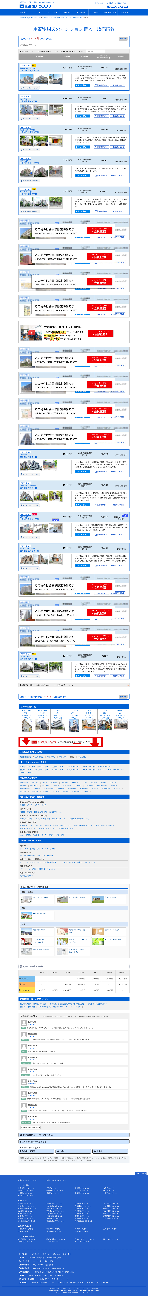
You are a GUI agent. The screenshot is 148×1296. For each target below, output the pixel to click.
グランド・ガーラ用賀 (28, 869)
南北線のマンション (110, 1213)
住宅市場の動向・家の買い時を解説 (33, 1004)
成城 (21, 835)
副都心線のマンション (111, 1216)
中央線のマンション (110, 1208)
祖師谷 (51, 835)
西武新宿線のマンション (27, 1221)
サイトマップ (87, 1288)
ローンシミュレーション (30, 88)
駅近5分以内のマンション (55, 1239)
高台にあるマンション (111, 1239)
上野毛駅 (75, 783)
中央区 (73, 770)
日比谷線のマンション (26, 1216)
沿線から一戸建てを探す (62, 1254)
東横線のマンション (25, 1203)
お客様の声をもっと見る (30, 1127)
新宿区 (26, 770)
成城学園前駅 (25, 788)
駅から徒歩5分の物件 (77, 897)
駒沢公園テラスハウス (47, 869)
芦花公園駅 (76, 791)
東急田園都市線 (25, 757)
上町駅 (84, 783)
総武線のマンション (25, 1211)
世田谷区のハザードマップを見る (37, 1135)
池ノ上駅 (35, 783)
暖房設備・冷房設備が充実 (77, 931)
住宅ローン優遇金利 (27, 1007)
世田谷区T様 (32, 1105)
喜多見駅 (94, 783)
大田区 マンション (55, 812)
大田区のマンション (110, 1188)
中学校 (99, 1151)
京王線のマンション (53, 1208)
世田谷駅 (37, 788)
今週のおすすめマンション (27, 1180)
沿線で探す (49, 1261)
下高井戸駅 (89, 786)
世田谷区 (64, 18)
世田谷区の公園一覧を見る (33, 1142)
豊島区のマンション (82, 1193)
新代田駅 (114, 786)
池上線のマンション (110, 1203)
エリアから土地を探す (36, 1258)
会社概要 (35, 1283)
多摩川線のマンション (83, 1206)
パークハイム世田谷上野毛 (46, 862)
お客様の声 (59, 1275)
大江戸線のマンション (111, 1218)
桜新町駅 (62, 757)
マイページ (64, 1279)
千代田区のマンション (54, 1191)
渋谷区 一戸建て (26, 812)
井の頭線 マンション (43, 825)
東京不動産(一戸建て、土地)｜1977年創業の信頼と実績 (37, 2)
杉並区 (73, 767)
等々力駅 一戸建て (81, 1231)
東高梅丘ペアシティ (27, 876)
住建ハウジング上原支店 (67, 1283)
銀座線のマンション (25, 1213)
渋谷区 (43, 767)
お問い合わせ (99, 3)
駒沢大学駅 (51, 757)
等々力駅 (95, 788)
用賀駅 (65, 791)
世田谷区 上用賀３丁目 (29, 70)
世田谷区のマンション (76, 18)
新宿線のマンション (53, 1218)
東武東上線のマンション (84, 1221)
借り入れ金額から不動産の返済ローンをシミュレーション (60, 1007)
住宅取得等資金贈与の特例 (97, 1004)
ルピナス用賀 (24, 161)
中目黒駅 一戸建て (53, 1229)
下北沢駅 (78, 786)
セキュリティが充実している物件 (76, 950)
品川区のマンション (82, 1188)
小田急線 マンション (65, 828)
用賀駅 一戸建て (81, 1229)
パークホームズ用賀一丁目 (28, 485)
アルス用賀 (23, 99)
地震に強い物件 (39, 930)
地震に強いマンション (26, 1242)
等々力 (44, 835)
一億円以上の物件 (39, 913)
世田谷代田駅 (49, 788)
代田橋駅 (61, 788)
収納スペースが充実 (112, 930)
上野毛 (28, 835)
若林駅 (86, 791)
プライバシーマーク (102, 1283)
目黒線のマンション (82, 1203)
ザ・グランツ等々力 (27, 862)
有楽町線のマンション (83, 1216)
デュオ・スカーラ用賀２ (27, 130)
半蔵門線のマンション (54, 1216)
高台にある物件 (110, 897)
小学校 (62, 1151)
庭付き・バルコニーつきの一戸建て (78, 941)
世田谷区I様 (32, 1022)
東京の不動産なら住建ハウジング (30, 18)
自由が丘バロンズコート (86, 862)
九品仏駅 (113, 783)
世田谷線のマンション (26, 1206)
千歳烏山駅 (72, 788)
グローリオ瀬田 (25, 656)
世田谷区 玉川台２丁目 (29, 163)
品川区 (58, 770)
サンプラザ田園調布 (27, 856)
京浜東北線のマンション (55, 1211)
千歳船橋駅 (84, 788)
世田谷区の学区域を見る (30, 1148)
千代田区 (105, 767)
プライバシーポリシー (75, 1288)
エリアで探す (38, 1261)
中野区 (26, 772)
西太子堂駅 (106, 788)
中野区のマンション (110, 1193)
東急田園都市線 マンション (84, 825)
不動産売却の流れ (58, 1268)
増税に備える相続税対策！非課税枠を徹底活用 (67, 1004)
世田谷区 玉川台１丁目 (29, 519)
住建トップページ (56, 1288)
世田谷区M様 (32, 1046)
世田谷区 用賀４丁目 (28, 101)
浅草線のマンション (82, 1218)
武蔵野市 (42, 770)
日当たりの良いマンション (84, 1239)
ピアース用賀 (24, 517)
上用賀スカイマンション (27, 68)
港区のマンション (109, 1191)
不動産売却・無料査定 (41, 1268)
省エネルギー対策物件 (113, 939)
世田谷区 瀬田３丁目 (28, 659)
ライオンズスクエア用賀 (27, 548)
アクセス (52, 1283)
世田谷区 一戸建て (27, 819)
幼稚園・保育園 (28, 1151)
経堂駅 (103, 783)
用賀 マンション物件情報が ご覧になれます (43, 697)
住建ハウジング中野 (85, 1283)
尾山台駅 (54, 783)
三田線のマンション (25, 1218)
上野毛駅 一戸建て (110, 1229)
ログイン (123, 39)
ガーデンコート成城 (27, 849)
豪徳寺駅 (23, 786)
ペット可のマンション (83, 1242)
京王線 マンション (27, 825)
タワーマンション (52, 1242)
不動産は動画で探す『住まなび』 (40, 1275)
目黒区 (89, 767)
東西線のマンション (82, 1213)
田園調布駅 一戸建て (25, 1229)
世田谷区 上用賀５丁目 (29, 132)
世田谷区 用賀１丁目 (28, 488)
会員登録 (110, 3)
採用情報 (43, 1283)
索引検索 (94, 1288)
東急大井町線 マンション (105, 825)
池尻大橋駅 (24, 783)
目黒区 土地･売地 (40, 812)
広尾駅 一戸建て (24, 1231)
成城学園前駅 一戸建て (54, 1231)
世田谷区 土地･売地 (43, 819)
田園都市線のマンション (55, 1203)
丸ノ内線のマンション (111, 1211)
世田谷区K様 (32, 1034)
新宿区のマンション (53, 1193)
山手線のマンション (82, 1208)
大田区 (104, 770)
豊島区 (89, 770)
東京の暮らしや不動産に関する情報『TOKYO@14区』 (55, 1272)
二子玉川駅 (82, 757)
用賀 (63, 835)
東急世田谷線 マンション (62, 825)
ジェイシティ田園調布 (45, 856)
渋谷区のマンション (25, 1191)
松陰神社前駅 (102, 786)
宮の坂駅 (45, 791)
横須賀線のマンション (83, 1211)
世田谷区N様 (32, 1093)
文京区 (58, 767)
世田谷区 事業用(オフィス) (79, 819)
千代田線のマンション (54, 1213)
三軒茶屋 (36, 835)
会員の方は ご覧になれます (36, 39)
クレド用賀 (23, 454)
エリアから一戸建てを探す (41, 1254)
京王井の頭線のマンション (27, 1208)
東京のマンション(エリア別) (51, 18)
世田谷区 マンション (59, 819)
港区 (118, 770)
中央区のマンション (82, 1191)
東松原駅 (23, 791)
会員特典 (55, 1279)
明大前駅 (56, 791)
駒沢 (57, 835)
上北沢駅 (64, 783)
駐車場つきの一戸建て (41, 949)
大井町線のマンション (54, 1206)
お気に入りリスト (122, 3)
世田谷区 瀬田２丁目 (28, 194)
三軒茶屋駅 (39, 757)
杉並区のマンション (25, 1196)
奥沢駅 (44, 783)
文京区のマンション (25, 1193)
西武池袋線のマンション (55, 1221)
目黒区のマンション (53, 1188)
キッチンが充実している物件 (39, 941)
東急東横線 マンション (47, 828)
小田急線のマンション (111, 1206)
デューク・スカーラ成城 (46, 849)
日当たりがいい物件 (40, 897)
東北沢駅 (117, 788)
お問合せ (65, 1288)
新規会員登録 (44, 1279)
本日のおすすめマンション (56, 1180)
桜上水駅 (45, 786)
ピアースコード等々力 (67, 862)
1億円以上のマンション (26, 1239)
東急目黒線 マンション (28, 828)
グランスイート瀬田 (26, 192)
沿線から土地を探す (54, 1258)
